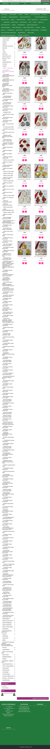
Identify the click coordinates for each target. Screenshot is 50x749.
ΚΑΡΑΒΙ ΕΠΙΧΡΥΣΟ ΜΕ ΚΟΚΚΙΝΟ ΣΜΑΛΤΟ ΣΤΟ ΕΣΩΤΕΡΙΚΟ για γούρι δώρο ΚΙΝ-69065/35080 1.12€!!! (41, 50)
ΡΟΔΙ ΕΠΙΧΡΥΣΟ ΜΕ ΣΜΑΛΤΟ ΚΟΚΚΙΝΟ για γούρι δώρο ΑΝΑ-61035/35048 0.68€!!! (41, 153)
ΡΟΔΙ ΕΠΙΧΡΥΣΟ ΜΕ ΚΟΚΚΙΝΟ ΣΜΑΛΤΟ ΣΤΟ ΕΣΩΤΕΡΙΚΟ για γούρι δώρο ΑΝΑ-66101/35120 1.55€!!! (25, 153)
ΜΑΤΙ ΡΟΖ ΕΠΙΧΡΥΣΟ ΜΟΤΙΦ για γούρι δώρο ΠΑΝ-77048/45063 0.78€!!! (41, 127)
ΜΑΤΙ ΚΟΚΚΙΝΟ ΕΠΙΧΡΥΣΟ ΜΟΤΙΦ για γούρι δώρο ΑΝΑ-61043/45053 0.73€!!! (41, 102)
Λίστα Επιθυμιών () (24, 710)
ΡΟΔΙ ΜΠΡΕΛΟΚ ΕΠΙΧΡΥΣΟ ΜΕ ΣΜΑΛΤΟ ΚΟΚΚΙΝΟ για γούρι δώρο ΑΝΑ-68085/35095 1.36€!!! (41, 205)
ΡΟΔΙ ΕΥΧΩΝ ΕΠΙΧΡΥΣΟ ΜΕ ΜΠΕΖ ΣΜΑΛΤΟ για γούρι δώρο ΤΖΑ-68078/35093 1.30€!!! (25, 205)
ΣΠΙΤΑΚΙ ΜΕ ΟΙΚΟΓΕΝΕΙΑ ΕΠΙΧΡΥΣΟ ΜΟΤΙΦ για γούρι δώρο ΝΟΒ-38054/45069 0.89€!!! (41, 230)
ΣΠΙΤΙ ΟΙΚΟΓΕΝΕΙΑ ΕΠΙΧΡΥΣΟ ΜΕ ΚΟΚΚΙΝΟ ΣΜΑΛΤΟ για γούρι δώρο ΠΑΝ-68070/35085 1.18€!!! (41, 256)
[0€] (2, 693)
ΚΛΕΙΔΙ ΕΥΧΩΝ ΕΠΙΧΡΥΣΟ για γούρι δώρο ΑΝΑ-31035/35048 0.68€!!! (25, 76)
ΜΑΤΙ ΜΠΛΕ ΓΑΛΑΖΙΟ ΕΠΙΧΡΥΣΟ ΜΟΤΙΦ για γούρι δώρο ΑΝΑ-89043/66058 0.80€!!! (25, 127)
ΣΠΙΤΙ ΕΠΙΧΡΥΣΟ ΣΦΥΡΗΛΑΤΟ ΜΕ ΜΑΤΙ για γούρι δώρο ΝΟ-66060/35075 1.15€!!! (25, 256)
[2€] (14, 693)
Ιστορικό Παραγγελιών (24, 708)
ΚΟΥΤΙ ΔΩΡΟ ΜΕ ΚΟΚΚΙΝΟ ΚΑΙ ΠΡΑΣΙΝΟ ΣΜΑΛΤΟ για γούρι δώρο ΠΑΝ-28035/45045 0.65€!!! (41, 76)
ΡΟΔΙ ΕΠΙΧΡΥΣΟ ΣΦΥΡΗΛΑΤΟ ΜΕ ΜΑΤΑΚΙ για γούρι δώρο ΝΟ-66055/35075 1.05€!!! (41, 179)
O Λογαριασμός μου (24, 706)
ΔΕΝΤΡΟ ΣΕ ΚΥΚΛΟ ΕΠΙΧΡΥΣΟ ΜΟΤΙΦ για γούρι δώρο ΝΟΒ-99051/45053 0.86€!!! (25, 50)
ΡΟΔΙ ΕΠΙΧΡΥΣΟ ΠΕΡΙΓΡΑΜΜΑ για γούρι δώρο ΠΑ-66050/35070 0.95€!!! (25, 179)
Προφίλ (8, 712)
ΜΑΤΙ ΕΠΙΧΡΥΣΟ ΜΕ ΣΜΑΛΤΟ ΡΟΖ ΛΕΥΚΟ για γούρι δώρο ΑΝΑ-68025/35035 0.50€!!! (25, 102)
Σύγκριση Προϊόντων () (24, 711)
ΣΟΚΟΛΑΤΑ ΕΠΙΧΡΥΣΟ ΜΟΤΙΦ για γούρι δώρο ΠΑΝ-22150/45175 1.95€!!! (25, 230)
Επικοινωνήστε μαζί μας (8, 714)
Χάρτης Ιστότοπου (8, 715)
